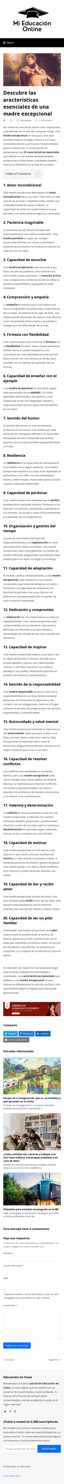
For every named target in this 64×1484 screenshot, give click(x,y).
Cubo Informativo (11, 1476)
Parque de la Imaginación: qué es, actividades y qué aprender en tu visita (32, 1099)
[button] (8, 42)
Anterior (8, 1360)
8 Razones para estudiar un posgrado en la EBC (31, 1209)
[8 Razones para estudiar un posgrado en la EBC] (32, 1188)
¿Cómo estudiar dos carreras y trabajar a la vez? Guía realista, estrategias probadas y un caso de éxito (30, 1157)
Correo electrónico (13, 1265)
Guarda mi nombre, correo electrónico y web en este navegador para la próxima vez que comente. (31, 1296)
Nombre (8, 1253)
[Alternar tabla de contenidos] (36, 173)
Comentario (10, 1305)
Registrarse (49, 1448)
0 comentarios (46, 120)
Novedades (25, 120)
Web (5, 1278)
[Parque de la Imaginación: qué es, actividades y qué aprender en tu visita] (32, 1075)
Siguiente (53, 1359)
